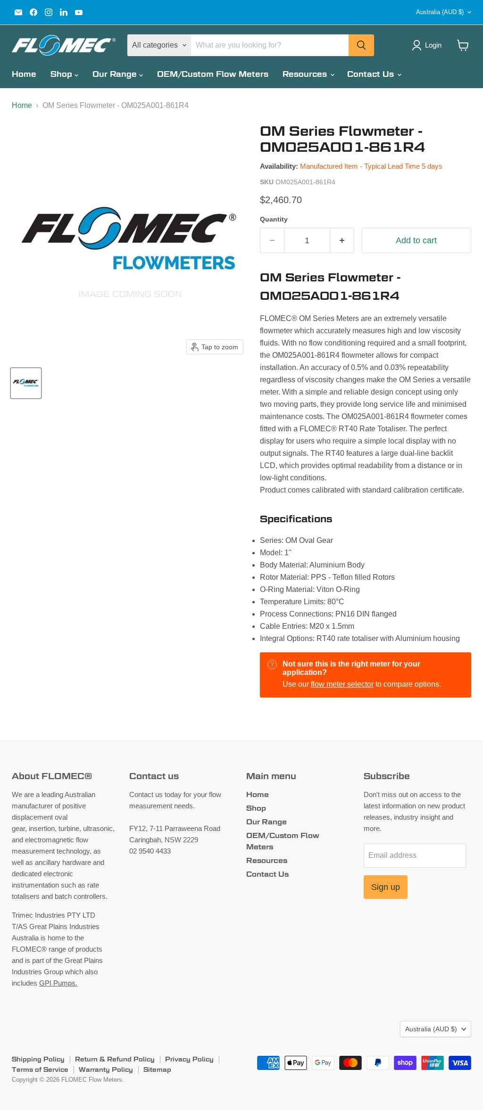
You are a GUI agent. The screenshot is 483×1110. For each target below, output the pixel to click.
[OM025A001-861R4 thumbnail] (26, 383)
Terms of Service (40, 1069)
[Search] (361, 45)
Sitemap (157, 1069)
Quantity (274, 219)
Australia (440, 12)
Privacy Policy (189, 1059)
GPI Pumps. (58, 983)
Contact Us (371, 74)
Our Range (115, 74)
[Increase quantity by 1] (342, 241)
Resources (306, 74)
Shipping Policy (38, 1059)
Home (24, 74)
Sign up (385, 887)
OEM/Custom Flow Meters (212, 74)
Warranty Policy (106, 1069)
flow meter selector (342, 684)
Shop (62, 74)
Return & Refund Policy (115, 1059)
